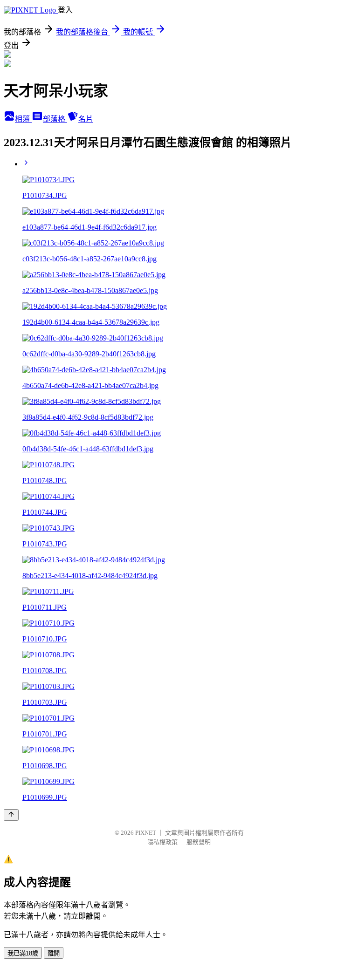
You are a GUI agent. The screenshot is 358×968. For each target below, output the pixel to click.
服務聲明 (198, 841)
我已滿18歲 (22, 953)
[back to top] (11, 815)
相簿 (23, 119)
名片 (85, 119)
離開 (54, 953)
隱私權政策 (162, 841)
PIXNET (145, 832)
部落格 (55, 119)
